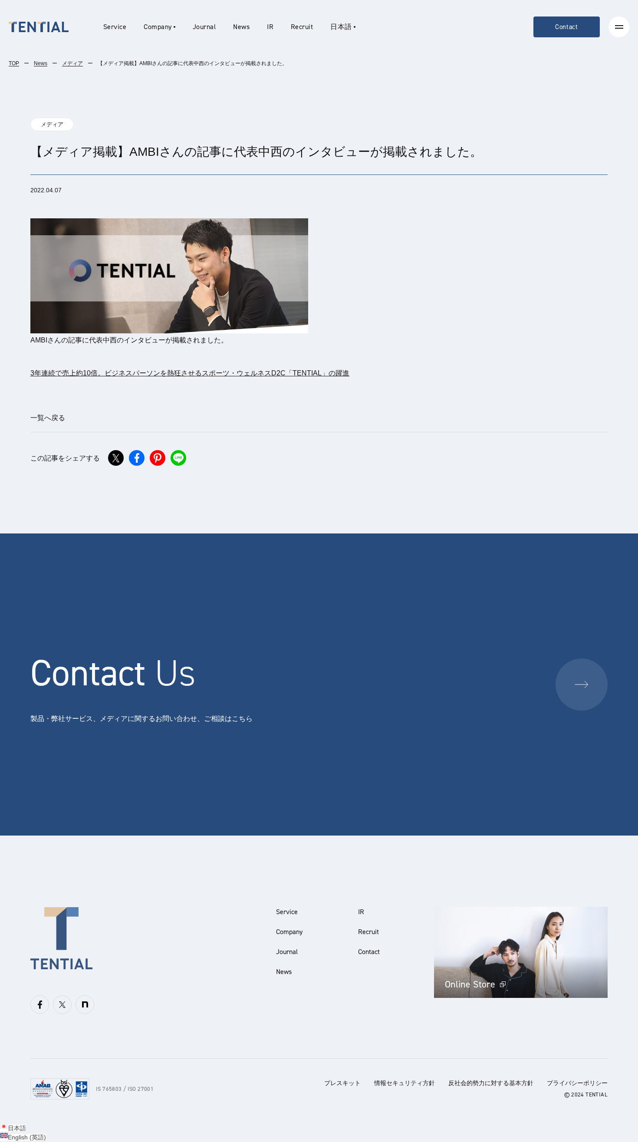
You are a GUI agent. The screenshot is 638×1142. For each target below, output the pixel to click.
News (241, 26)
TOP (14, 63)
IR (270, 26)
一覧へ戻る (47, 417)
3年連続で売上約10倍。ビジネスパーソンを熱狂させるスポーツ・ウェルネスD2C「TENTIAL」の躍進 (189, 373)
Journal (204, 26)
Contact (566, 27)
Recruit (302, 26)
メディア (72, 63)
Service (114, 26)
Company (289, 931)
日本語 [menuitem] (17, 1128)
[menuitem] (342, 27)
